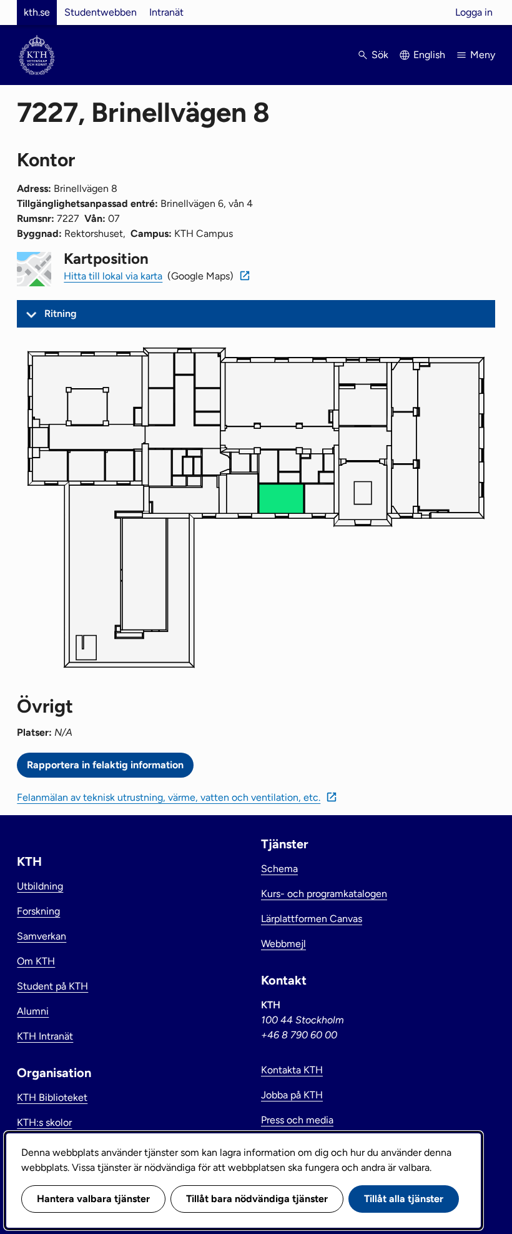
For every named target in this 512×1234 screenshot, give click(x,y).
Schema (279, 869)
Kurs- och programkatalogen (324, 894)
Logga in (474, 12)
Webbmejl (283, 944)
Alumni (33, 1011)
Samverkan (41, 936)
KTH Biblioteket (52, 1097)
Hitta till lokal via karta (113, 276)
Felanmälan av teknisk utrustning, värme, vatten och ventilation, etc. (168, 797)
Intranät (166, 12)
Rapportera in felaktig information (105, 765)
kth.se (37, 12)
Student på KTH (52, 986)
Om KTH (36, 961)
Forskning (38, 911)
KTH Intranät (45, 1036)
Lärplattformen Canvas (311, 919)
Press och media (297, 1120)
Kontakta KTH (292, 1070)
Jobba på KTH (292, 1095)
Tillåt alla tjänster (403, 1199)
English (429, 55)
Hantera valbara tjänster (93, 1199)
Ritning (60, 313)
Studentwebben (100, 12)
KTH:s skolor (44, 1122)
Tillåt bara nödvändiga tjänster (257, 1199)
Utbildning (40, 886)
